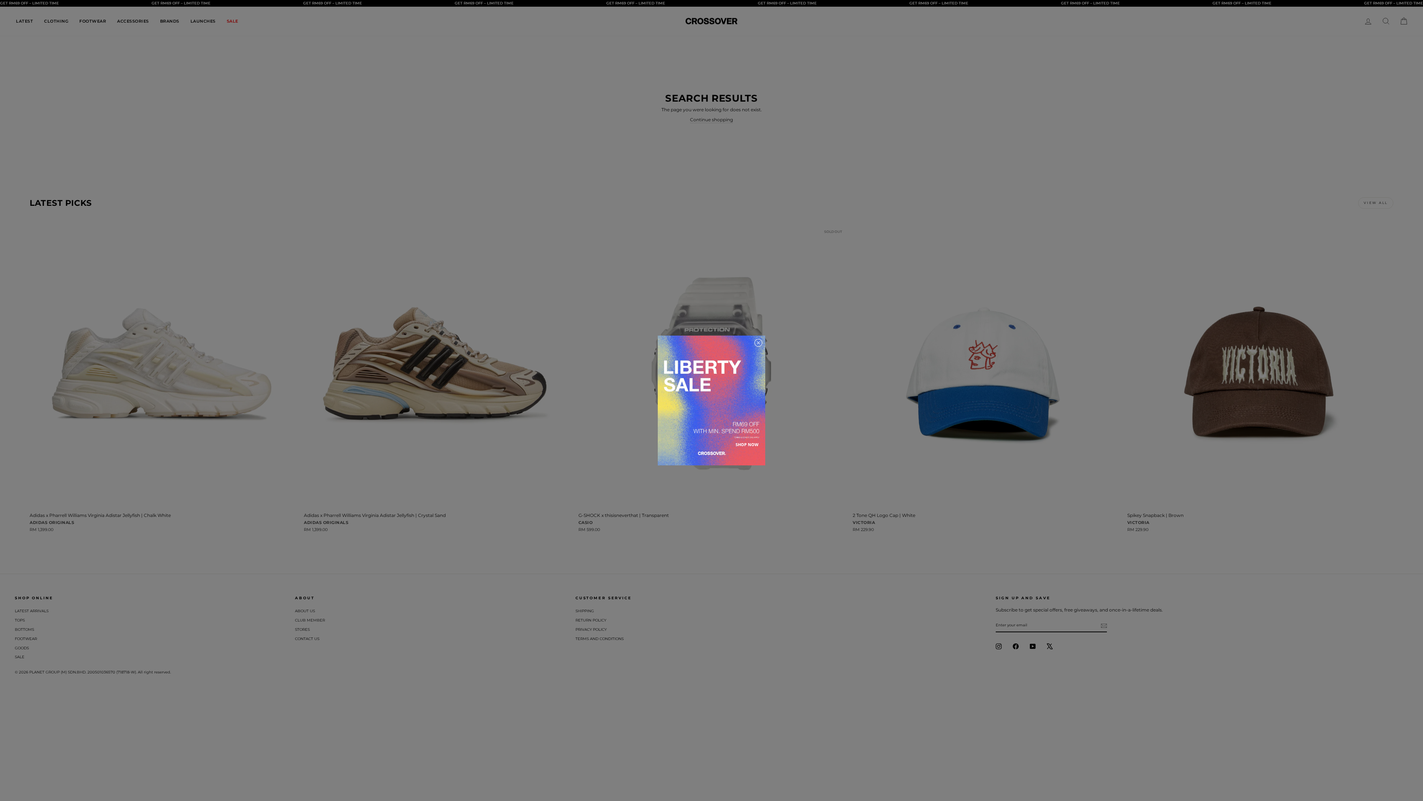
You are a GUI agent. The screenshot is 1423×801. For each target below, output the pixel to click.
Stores (302, 629)
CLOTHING (56, 21)
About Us (305, 611)
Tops (20, 620)
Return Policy (590, 620)
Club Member (310, 620)
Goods (22, 648)
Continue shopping (711, 119)
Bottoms (24, 629)
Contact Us (307, 638)
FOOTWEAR (92, 21)
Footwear (26, 638)
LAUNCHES (203, 21)
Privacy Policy (591, 629)
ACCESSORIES (133, 21)
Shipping (584, 611)
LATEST (24, 21)
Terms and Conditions (599, 638)
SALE (232, 21)
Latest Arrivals (32, 611)
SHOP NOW (747, 444)
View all (1376, 203)
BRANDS (169, 21)
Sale (19, 657)
